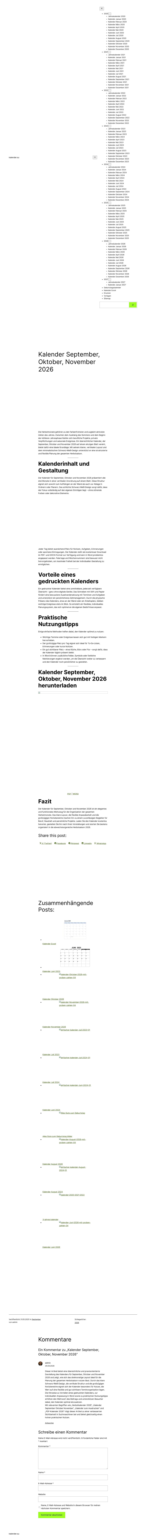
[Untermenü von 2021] (109, 52)
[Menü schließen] (102, 8)
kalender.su (14, 157)
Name (41, 1472)
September (36, 1319)
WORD (76, 794)
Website (41, 1494)
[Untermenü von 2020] (109, 14)
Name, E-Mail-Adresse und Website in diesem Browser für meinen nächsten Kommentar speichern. (70, 1506)
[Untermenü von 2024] (109, 164)
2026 (77, 1323)
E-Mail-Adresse (46, 1483)
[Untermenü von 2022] (109, 90)
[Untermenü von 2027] (109, 279)
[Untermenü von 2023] (109, 126)
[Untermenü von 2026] (109, 241)
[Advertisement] (73, 328)
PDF (69, 794)
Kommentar (44, 1446)
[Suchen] (133, 304)
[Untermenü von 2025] (109, 203)
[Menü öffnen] (95, 157)
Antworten (49, 1423)
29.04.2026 (49, 1366)
